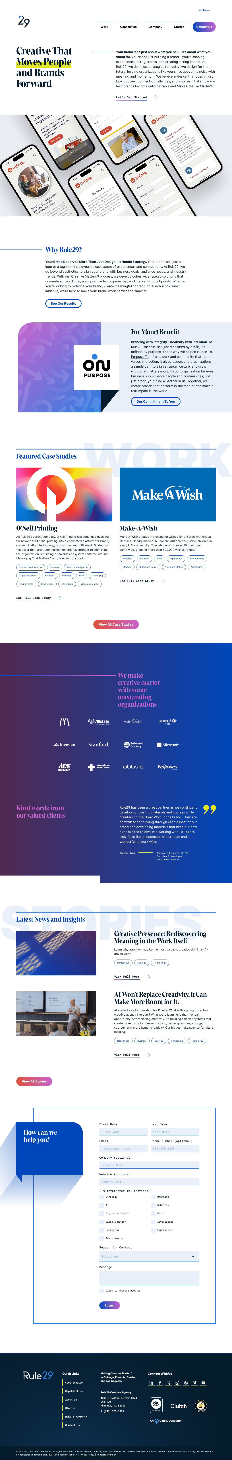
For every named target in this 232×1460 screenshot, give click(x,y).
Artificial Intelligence (77, 567)
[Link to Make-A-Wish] (168, 494)
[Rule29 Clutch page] (178, 1406)
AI (107, 1205)
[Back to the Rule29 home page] (23, 21)
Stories (179, 27)
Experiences (47, 584)
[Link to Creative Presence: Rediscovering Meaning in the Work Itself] (56, 953)
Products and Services (30, 567)
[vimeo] (194, 1382)
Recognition (123, 1040)
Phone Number (171, 1141)
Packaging (97, 575)
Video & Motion (116, 1221)
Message (105, 1267)
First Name (108, 1124)
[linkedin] (151, 1382)
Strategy (54, 567)
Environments (26, 584)
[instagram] (177, 1382)
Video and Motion (90, 584)
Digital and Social (28, 575)
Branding (49, 575)
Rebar (71, 1454)
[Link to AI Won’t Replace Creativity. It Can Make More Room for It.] (56, 1013)
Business (141, 1040)
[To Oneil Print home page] (166, 1421)
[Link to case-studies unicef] (168, 722)
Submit (110, 1305)
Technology (160, 962)
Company (155, 27)
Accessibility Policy (107, 1454)
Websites (66, 575)
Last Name (159, 1124)
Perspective (123, 962)
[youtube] (203, 1382)
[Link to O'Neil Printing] (64, 494)
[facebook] (159, 1382)
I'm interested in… (125, 1191)
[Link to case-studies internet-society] (133, 745)
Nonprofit (127, 558)
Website (115, 1174)
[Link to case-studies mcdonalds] (64, 722)
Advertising (67, 584)
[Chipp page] (200, 1405)
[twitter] (168, 1382)
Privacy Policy (87, 1454)
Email (103, 1141)
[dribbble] (186, 1382)
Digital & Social (117, 1213)
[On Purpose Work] (156, 1405)
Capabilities (128, 27)
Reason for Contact (115, 1247)
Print (81, 575)
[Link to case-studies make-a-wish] (133, 722)
